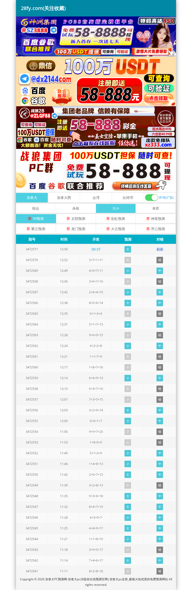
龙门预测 (78, 228)
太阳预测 (78, 218)
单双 (155, 208)
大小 (115, 208)
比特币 (128, 197)
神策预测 (158, 218)
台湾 (96, 197)
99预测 (38, 218)
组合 (35, 208)
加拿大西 (64, 197)
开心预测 (158, 228)
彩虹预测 (118, 218)
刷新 (160, 249)
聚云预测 (38, 228)
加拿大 (32, 197)
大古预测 (118, 228)
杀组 (75, 208)
